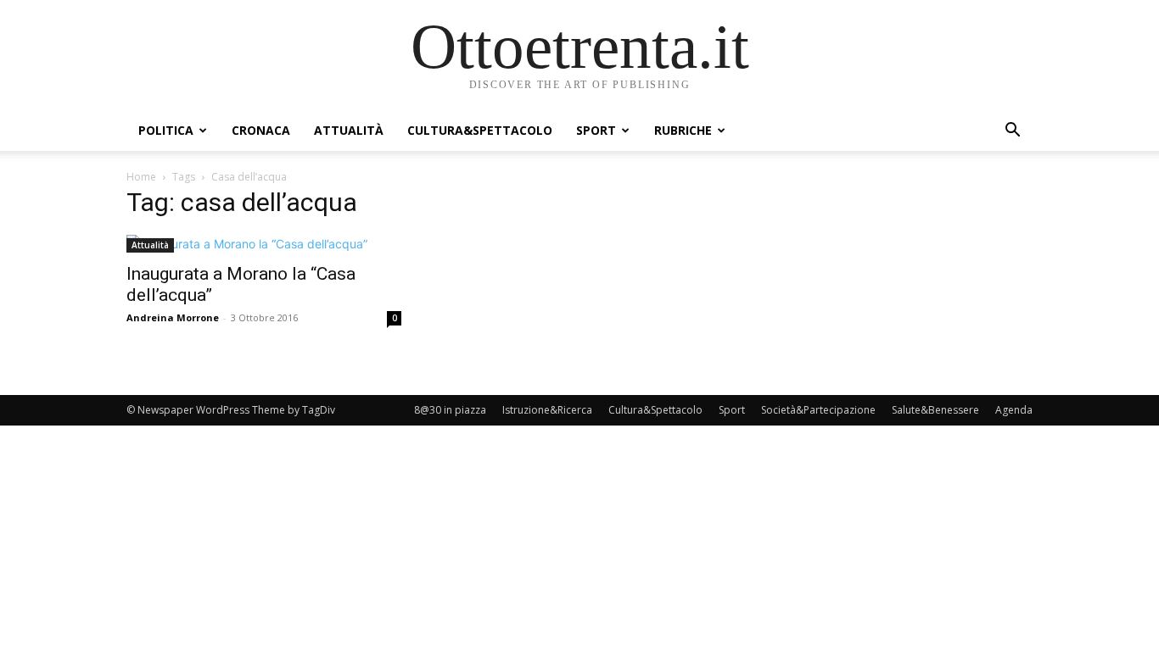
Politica (165, 130)
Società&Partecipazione (818, 410)
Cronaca (261, 130)
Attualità (349, 130)
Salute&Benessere (935, 410)
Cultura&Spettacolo (479, 130)
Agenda (1014, 410)
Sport (596, 130)
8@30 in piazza (450, 410)
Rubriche (683, 130)
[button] (1012, 132)
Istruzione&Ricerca (547, 410)
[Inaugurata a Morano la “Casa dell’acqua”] (263, 244)
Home (141, 177)
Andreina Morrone (172, 317)
